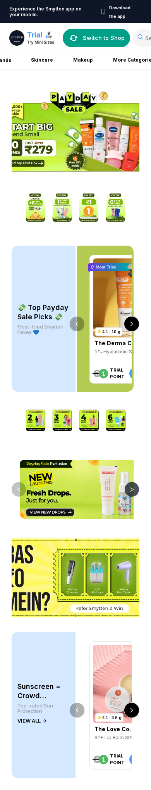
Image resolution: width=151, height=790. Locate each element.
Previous (13, 489)
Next (126, 489)
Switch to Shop (104, 37)
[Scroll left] (77, 324)
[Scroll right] (131, 324)
